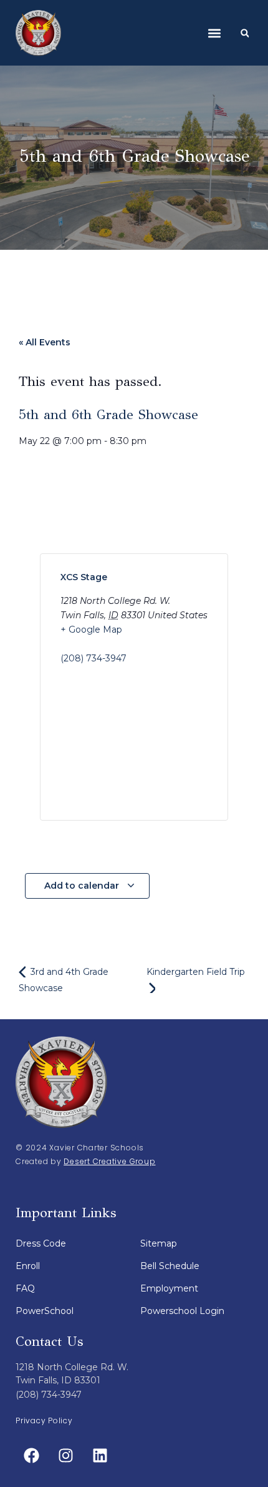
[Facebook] (31, 1455)
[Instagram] (65, 1455)
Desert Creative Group (109, 1161)
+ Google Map (91, 629)
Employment (169, 1288)
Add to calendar (83, 885)
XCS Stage (83, 577)
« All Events (44, 342)
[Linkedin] (99, 1455)
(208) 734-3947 (93, 658)
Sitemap (158, 1243)
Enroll (28, 1266)
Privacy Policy (44, 1420)
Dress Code (41, 1243)
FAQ (25, 1288)
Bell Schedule (169, 1266)
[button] (214, 32)
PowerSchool (45, 1311)
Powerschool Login (182, 1311)
